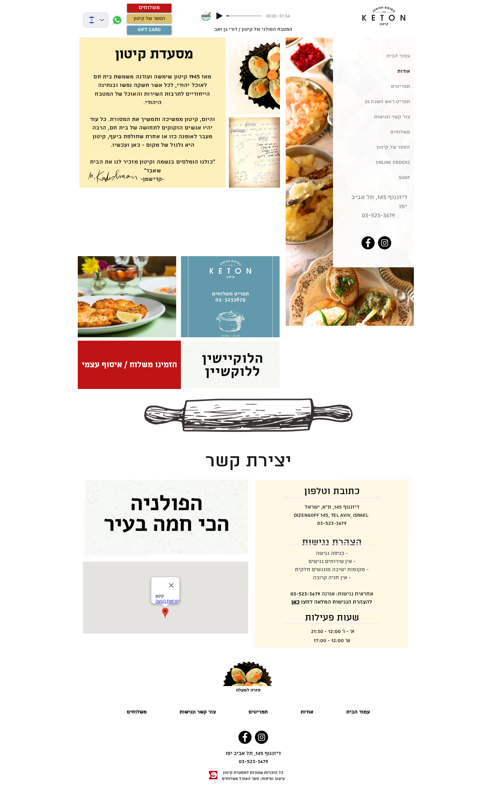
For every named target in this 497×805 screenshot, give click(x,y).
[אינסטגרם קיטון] (384, 242)
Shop (404, 178)
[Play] (219, 16)
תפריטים (400, 86)
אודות (403, 71)
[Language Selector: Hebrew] (96, 20)
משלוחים (400, 132)
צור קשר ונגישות (392, 117)
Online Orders (393, 163)
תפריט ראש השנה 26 (387, 102)
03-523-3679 (378, 215)
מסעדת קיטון (234, 772)
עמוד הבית (398, 56)
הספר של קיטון (393, 147)
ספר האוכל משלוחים (240, 778)
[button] (258, 712)
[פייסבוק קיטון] (368, 242)
